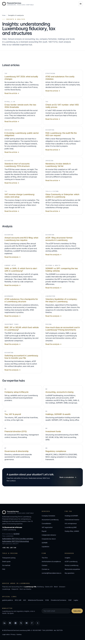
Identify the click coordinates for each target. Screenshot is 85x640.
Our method (6, 565)
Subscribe (77, 611)
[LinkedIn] (4, 623)
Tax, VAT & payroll (13, 414)
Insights (67, 558)
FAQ (3, 569)
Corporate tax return (49, 539)
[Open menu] (80, 4)
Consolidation (46, 523)
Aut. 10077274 (58, 630)
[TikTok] (32, 623)
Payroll (44, 531)
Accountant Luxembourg (50, 519)
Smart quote (6, 561)
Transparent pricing (8, 558)
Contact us (45, 569)
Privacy (13, 634)
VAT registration (47, 527)
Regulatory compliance (55, 451)
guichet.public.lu (7, 600)
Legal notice (6, 634)
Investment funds (53, 431)
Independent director (49, 535)
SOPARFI (45, 543)
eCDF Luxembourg (71, 561)
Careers (44, 565)
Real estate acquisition (72, 569)
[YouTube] (26, 623)
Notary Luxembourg (71, 565)
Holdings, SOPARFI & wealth (57, 414)
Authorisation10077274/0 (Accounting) (15, 541)
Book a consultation (67, 477)
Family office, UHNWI (72, 531)
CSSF (70, 600)
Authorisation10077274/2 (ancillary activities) (17, 538)
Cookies (18, 634)
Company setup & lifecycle (16, 392)
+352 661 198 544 (9, 548)
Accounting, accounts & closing (59, 392)
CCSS (47, 600)
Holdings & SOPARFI (71, 516)
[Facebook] (10, 623)
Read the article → (12, 93)
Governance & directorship (17, 451)
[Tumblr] (37, 623)
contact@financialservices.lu (51, 573)
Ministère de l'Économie (35, 600)
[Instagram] (15, 623)
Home (4, 15)
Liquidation (45, 546)
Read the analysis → (12, 257)
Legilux (76, 600)
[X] (21, 623)
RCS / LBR (18, 600)
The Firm (45, 558)
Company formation (48, 516)
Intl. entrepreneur (71, 523)
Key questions (69, 573)
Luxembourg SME (71, 527)
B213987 (17, 534)
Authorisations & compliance (51, 561)
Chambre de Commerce (58, 600)
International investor (72, 519)
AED (24, 600)
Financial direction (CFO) (16, 431)
